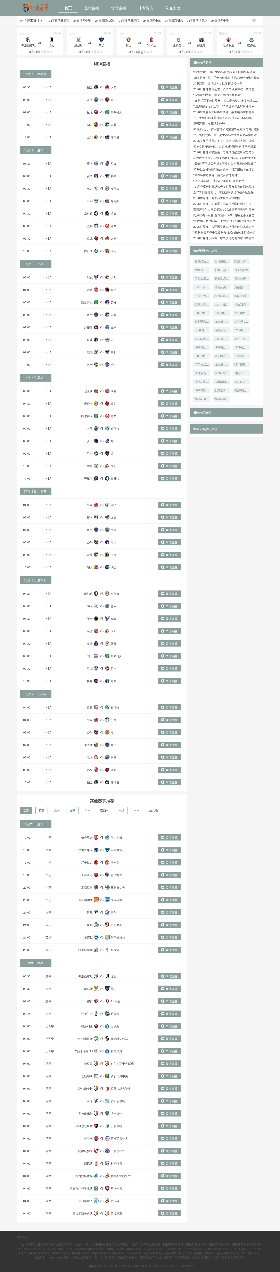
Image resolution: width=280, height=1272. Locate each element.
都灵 (90, 1001)
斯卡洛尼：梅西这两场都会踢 (221, 278)
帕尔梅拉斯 (85, 1039)
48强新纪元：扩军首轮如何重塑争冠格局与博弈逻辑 (226, 129)
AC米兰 (115, 1001)
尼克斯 (115, 201)
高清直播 (171, 87)
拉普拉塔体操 (84, 1176)
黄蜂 (90, 176)
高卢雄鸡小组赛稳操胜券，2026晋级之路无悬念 (223, 215)
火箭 (113, 87)
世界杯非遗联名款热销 (221, 373)
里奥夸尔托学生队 (81, 1188)
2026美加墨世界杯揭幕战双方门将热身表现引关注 (202, 390)
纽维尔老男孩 (84, 1126)
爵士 (90, 365)
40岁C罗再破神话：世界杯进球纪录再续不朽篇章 (224, 146)
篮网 (90, 226)
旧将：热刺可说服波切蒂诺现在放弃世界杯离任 (221, 270)
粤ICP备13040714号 (168, 1266)
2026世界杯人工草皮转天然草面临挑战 (221, 321)
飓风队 (88, 1163)
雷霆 (113, 125)
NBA (48, 87)
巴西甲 (104, 810)
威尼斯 (88, 989)
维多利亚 (87, 1026)
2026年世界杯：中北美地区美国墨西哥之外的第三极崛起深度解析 (221, 313)
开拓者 (115, 137)
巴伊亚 (115, 1026)
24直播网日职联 (59, 20)
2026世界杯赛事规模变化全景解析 (221, 364)
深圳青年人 (85, 850)
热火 (113, 163)
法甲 (72, 810)
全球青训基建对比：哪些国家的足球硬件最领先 (223, 192)
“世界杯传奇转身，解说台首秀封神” (215, 175)
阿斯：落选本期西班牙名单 (241, 261)
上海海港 (87, 875)
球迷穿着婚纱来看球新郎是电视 (202, 373)
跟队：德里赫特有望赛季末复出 (241, 296)
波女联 (153, 810)
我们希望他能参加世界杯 (241, 278)
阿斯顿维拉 (118, 937)
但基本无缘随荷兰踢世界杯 (202, 304)
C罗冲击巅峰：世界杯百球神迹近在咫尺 (218, 181)
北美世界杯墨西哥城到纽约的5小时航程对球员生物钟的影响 (221, 390)
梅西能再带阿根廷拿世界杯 (221, 296)
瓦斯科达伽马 (119, 1039)
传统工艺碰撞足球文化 (241, 373)
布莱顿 (88, 937)
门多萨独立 (118, 1151)
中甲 (137, 810)
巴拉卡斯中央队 (83, 1213)
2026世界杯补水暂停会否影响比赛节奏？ (202, 356)
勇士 (90, 315)
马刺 (90, 201)
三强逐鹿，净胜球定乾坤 (209, 123)
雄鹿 (90, 352)
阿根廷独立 (85, 1151)
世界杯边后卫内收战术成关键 (202, 399)
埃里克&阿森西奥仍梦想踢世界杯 (202, 270)
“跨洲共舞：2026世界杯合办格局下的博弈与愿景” (224, 72)
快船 (113, 365)
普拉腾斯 (116, 1213)
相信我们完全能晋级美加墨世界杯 (241, 304)
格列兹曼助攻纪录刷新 (241, 339)
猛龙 (90, 112)
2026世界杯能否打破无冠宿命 (241, 330)
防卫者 (115, 1201)
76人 (90, 188)
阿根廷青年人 (119, 1138)
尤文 (113, 976)
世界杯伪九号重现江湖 (221, 399)
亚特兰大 (87, 1014)
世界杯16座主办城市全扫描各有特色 (202, 330)
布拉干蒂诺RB (83, 1051)
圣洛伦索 (116, 1188)
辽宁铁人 (87, 862)
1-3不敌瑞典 (201, 287)
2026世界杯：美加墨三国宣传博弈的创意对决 (222, 204)
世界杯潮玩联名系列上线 (202, 382)
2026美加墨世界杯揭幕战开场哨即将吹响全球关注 (241, 382)
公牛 (113, 100)
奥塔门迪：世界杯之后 (202, 261)
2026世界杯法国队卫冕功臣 (202, 347)
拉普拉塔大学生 (121, 1088)
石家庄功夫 (118, 887)
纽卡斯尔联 (85, 950)
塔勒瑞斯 (87, 1076)
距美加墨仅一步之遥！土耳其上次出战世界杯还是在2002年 (202, 278)
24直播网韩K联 (105, 20)
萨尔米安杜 (85, 1088)
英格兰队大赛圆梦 (221, 330)
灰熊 (90, 100)
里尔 (113, 912)
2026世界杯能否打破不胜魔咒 (221, 339)
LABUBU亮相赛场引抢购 (221, 382)
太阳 (90, 137)
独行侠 (88, 251)
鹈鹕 (113, 176)
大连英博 (116, 900)
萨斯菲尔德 (118, 1101)
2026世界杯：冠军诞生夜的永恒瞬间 (216, 198)
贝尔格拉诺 (85, 1201)
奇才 (90, 340)
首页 (68, 7)
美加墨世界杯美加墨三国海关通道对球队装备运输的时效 (241, 390)
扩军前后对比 (202, 364)
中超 (121, 810)
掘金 (90, 87)
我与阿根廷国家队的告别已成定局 (221, 261)
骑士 (113, 290)
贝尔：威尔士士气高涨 (221, 304)
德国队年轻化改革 (202, 339)
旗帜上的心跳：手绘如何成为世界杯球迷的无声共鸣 (226, 77)
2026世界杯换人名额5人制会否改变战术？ (241, 347)
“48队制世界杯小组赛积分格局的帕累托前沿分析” (224, 232)
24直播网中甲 (82, 20)
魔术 (90, 163)
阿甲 (88, 810)
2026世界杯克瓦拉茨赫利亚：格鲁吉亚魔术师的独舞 (202, 313)
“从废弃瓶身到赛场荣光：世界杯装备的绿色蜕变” (224, 186)
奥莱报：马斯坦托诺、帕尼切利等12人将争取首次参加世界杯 (241, 287)
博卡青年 (116, 1113)
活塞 (90, 290)
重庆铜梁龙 (85, 900)
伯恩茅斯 (116, 925)
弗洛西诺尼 (85, 976)
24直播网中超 (152, 20)
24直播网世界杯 (197, 20)
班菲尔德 (116, 1126)
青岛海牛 (116, 875)
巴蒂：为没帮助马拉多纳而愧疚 (202, 296)
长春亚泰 (87, 837)
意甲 (57, 810)
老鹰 (113, 226)
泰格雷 (88, 1063)
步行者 (115, 188)
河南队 (115, 862)
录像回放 (172, 7)
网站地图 (188, 1266)
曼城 (90, 925)
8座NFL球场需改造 (241, 321)
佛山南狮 (116, 837)
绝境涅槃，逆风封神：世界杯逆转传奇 (217, 83)
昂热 (90, 912)
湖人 (90, 125)
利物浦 (115, 950)
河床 (90, 1101)
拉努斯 (88, 1138)
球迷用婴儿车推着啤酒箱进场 (241, 364)
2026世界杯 (221, 347)
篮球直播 (118, 7)
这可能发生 (241, 270)
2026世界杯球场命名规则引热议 (241, 313)
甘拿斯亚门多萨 (121, 1176)
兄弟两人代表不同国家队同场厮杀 (221, 356)
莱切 (113, 989)
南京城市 (116, 850)
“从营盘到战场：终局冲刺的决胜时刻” (217, 95)
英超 (41, 810)
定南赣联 (87, 887)
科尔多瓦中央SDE (122, 1063)
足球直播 (91, 7)
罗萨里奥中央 (119, 1076)
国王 (113, 340)
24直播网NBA (174, 20)
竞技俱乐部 (85, 1113)
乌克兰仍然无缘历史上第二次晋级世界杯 (221, 287)
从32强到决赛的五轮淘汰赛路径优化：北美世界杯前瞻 (241, 356)
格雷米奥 (116, 1051)
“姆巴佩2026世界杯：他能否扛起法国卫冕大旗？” (224, 221)
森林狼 (88, 213)
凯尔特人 (116, 112)
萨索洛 (115, 1014)
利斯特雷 (116, 1163)
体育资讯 (145, 7)
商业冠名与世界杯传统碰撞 (202, 321)
